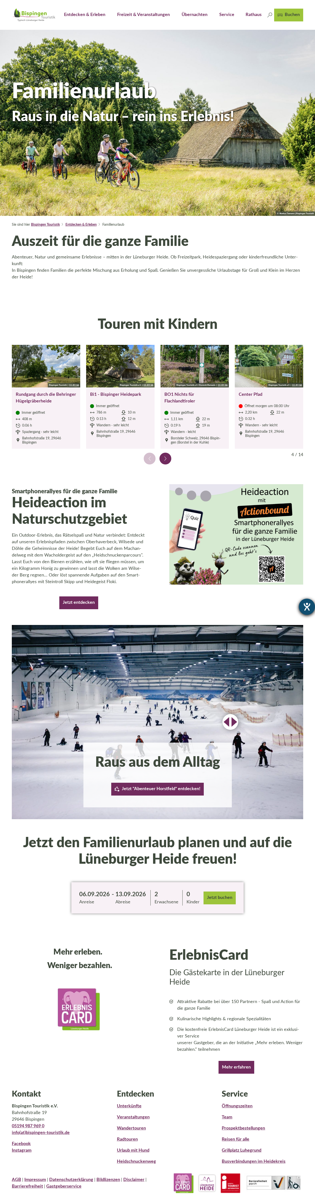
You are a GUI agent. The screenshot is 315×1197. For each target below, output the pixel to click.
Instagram (22, 1150)
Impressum (35, 1180)
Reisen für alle (235, 1139)
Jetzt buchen (219, 897)
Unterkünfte (129, 1106)
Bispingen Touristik (45, 224)
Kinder (193, 902)
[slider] (230, 722)
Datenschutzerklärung (71, 1180)
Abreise (122, 902)
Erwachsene (166, 902)
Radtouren (127, 1139)
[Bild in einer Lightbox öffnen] (236, 534)
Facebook (21, 1144)
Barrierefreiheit (27, 1186)
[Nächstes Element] (165, 458)
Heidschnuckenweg (136, 1161)
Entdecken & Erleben (84, 15)
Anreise (86, 902)
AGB (16, 1180)
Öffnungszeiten (237, 1106)
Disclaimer (133, 1180)
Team (227, 1117)
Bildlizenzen (108, 1180)
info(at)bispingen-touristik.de (41, 1133)
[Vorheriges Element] (150, 458)
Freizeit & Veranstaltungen (143, 15)
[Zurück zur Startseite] (34, 15)
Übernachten (194, 15)
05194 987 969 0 (28, 1126)
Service (226, 15)
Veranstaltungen (133, 1117)
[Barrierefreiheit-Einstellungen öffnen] (307, 607)
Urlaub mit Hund (133, 1150)
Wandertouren (131, 1128)
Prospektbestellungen (243, 1128)
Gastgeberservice (63, 1186)
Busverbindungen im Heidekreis (253, 1161)
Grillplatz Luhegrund (241, 1150)
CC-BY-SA (74, 385)
